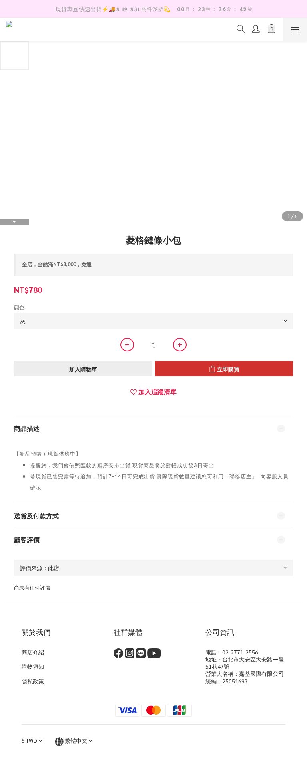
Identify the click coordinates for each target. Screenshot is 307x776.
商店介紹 (33, 652)
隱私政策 (33, 681)
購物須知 (33, 666)
